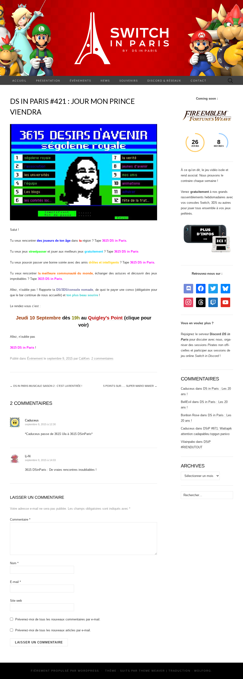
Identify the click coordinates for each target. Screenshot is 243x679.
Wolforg (202, 670)
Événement (35, 358)
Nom (14, 563)
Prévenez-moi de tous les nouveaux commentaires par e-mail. (57, 619)
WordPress (88, 670)
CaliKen (84, 358)
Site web (16, 600)
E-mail (15, 582)
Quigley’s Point (105, 317)
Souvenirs (128, 80)
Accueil (19, 80)
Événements (80, 80)
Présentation (48, 80)
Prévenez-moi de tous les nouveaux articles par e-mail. (53, 630)
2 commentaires (102, 358)
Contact (198, 80)
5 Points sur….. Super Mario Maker (130, 385)
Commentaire (20, 519)
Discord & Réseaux (164, 80)
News (105, 80)
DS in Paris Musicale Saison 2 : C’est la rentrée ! (46, 385)
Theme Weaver (152, 670)
